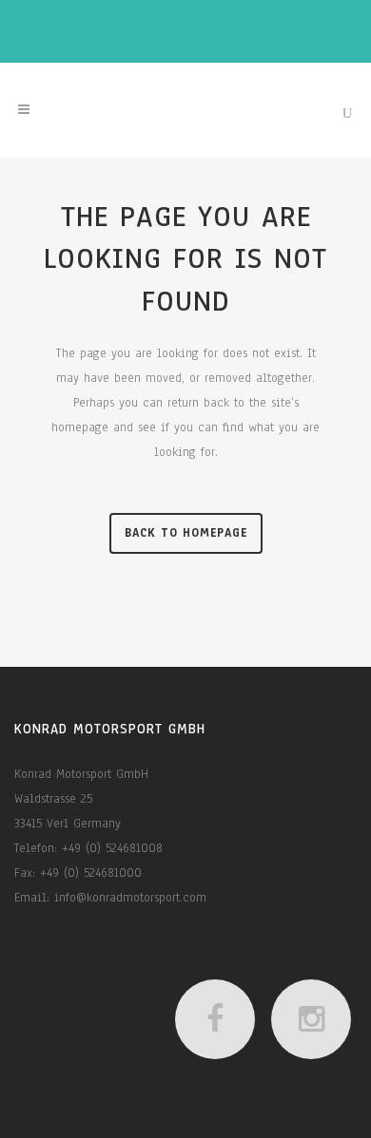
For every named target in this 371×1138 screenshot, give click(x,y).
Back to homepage (186, 533)
